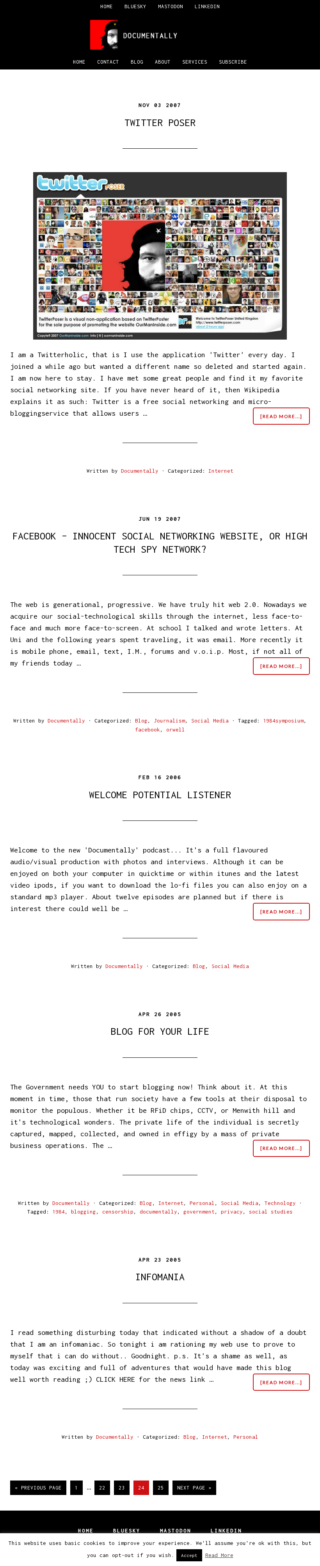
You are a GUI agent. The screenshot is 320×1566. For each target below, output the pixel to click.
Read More (219, 1555)
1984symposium (283, 720)
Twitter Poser (160, 122)
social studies (271, 1211)
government (199, 1211)
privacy (232, 1211)
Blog (141, 720)
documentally (158, 1211)
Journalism (169, 720)
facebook (147, 729)
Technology (280, 1203)
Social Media (210, 720)
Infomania (160, 1276)
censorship (117, 1211)
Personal (202, 1203)
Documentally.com (160, 35)
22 (104, 1487)
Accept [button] (189, 1555)
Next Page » (194, 1489)
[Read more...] (285, 419)
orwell (175, 729)
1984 (58, 1211)
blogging (83, 1211)
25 (163, 1487)
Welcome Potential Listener (160, 794)
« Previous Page (38, 1489)
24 (143, 1487)
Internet (220, 471)
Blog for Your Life (160, 1031)
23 (124, 1487)
